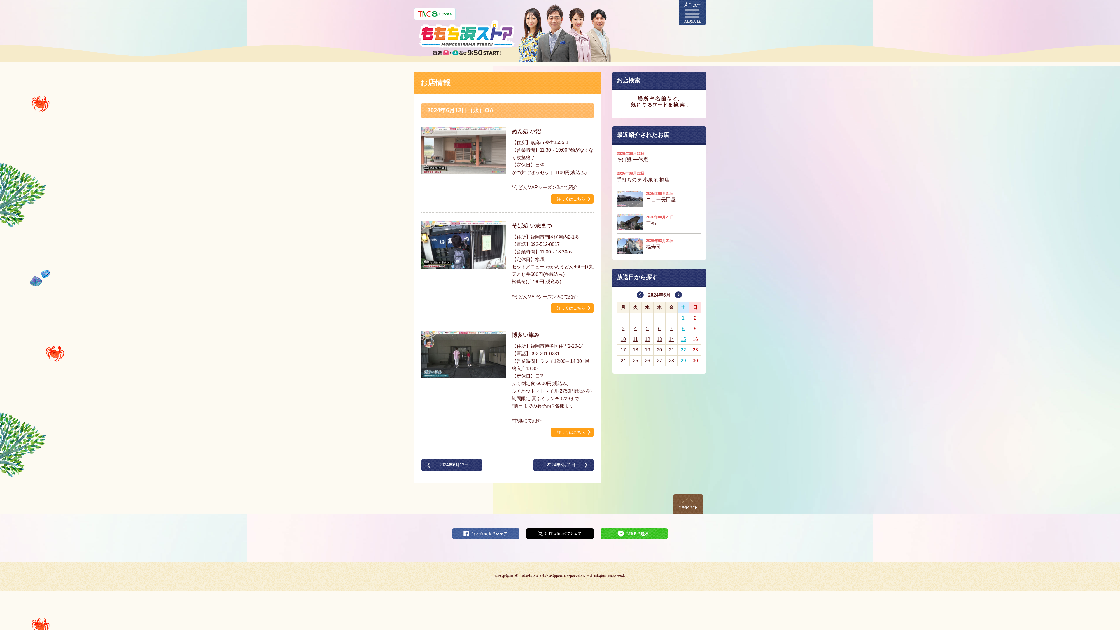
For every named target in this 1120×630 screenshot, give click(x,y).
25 (635, 360)
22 (683, 349)
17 (623, 349)
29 (683, 360)
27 (659, 360)
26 (647, 360)
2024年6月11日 (561, 464)
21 (671, 349)
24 (623, 360)
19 (647, 349)
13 (659, 339)
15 (683, 339)
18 (635, 349)
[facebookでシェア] (485, 531)
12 (647, 339)
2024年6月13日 (454, 464)
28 (671, 360)
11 (635, 339)
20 (659, 349)
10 (623, 339)
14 (671, 339)
